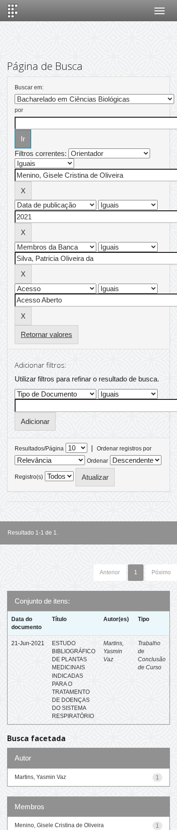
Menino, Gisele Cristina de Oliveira (59, 825)
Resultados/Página (39, 448)
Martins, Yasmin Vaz (113, 651)
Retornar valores (46, 334)
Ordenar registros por (124, 448)
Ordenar (97, 461)
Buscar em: (29, 87)
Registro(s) (29, 477)
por (19, 110)
